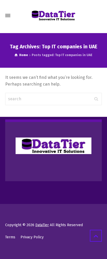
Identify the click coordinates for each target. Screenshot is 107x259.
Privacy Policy (32, 237)
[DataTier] (53, 15)
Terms (10, 237)
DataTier (42, 225)
